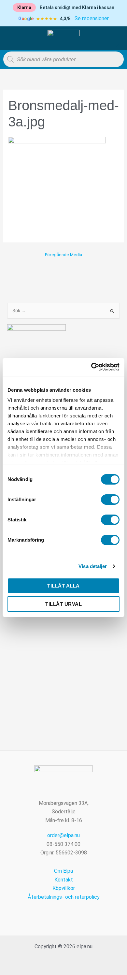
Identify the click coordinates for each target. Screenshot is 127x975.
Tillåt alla (63, 586)
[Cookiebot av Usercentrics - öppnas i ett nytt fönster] (91, 367)
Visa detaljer (92, 566)
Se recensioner (92, 18)
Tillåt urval (63, 604)
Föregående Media (63, 255)
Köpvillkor (63, 888)
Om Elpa (63, 871)
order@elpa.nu (63, 835)
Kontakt (63, 880)
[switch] (110, 499)
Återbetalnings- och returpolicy (64, 897)
